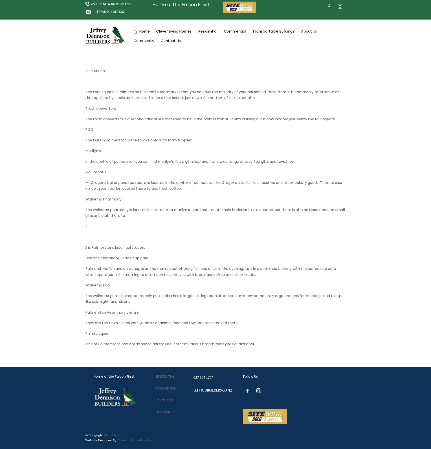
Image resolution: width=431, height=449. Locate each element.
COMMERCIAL (165, 388)
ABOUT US (165, 400)
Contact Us (171, 40)
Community (144, 40)
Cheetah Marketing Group (137, 440)
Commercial (235, 31)
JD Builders (111, 435)
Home (144, 31)
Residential (207, 31)
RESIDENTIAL (165, 376)
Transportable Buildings (273, 31)
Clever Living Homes (173, 31)
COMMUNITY (165, 412)
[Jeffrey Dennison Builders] (105, 42)
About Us (309, 31)
